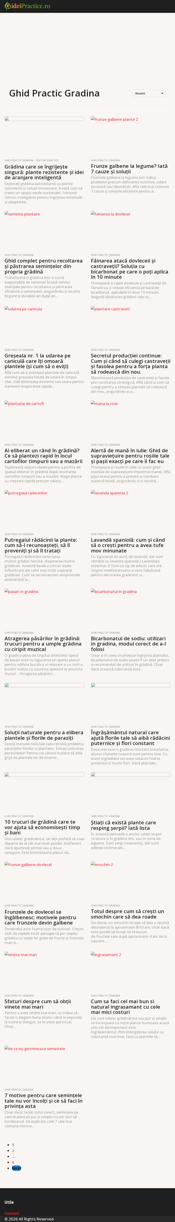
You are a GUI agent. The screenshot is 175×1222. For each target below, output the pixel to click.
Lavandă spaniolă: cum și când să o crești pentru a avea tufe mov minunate (128, 545)
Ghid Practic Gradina (19, 160)
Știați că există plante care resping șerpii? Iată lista (123, 825)
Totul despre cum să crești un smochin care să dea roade (127, 914)
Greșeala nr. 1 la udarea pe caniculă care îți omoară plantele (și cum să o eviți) (38, 361)
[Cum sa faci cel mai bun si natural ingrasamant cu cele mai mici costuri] (130, 972)
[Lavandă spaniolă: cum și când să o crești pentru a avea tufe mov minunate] (130, 510)
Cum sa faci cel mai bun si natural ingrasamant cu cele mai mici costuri (125, 1006)
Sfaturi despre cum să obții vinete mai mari (38, 1004)
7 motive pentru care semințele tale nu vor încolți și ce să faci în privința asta (43, 1100)
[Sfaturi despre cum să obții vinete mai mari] (44, 972)
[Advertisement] (87, 51)
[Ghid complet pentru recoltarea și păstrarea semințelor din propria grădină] (44, 231)
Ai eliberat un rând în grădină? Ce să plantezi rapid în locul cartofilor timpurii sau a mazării (43, 455)
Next (16, 1168)
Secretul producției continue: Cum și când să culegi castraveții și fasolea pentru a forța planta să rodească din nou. (130, 363)
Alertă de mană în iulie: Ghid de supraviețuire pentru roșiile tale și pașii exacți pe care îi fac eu (130, 455)
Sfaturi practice (47, 160)
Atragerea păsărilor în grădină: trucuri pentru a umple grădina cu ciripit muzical (43, 643)
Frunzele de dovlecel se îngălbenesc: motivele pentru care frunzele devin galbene (40, 917)
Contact (12, 1213)
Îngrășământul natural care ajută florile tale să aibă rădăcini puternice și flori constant (130, 737)
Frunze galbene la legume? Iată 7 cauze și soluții (129, 168)
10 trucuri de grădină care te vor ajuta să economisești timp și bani (42, 827)
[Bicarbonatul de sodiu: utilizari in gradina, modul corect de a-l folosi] (130, 609)
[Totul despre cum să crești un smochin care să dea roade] (130, 882)
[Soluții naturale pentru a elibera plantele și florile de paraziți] (44, 703)
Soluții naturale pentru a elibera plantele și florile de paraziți (44, 735)
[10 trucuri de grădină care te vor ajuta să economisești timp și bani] (44, 792)
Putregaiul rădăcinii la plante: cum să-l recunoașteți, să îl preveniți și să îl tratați (41, 545)
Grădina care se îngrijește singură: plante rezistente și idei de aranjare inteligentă (44, 172)
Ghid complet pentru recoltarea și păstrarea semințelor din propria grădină (44, 266)
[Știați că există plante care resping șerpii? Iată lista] (130, 792)
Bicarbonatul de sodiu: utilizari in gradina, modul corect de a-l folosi (128, 643)
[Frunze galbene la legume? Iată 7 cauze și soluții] (130, 136)
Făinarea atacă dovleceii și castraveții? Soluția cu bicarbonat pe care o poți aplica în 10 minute (129, 268)
